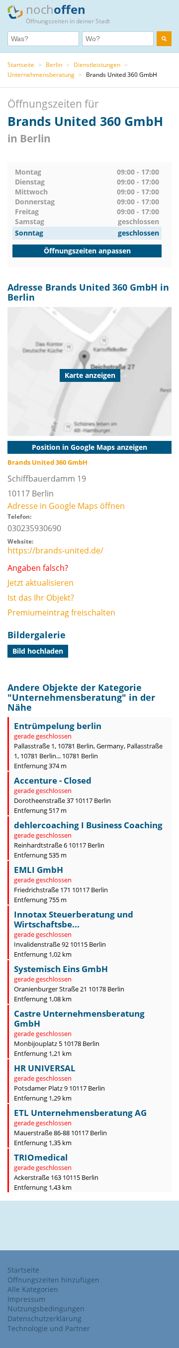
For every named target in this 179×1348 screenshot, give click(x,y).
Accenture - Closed (52, 780)
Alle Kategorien (32, 1289)
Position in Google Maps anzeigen (89, 447)
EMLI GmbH (38, 869)
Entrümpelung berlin (57, 726)
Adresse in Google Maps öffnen (66, 505)
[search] (164, 38)
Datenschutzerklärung (44, 1318)
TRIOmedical (41, 1157)
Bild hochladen (37, 651)
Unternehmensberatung (41, 74)
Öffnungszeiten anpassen (87, 250)
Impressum (26, 1299)
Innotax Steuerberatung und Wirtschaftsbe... (73, 919)
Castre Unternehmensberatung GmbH (79, 1018)
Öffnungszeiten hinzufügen (53, 1280)
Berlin (54, 65)
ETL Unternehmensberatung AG (80, 1112)
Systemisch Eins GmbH (61, 969)
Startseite (20, 65)
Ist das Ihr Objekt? (40, 597)
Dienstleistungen (97, 65)
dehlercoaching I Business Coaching (88, 825)
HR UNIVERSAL (45, 1068)
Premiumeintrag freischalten (61, 612)
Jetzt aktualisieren (40, 582)
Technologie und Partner (48, 1328)
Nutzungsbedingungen (46, 1308)
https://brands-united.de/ (55, 550)
